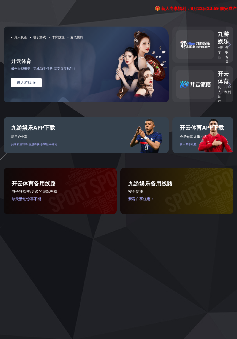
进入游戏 (26, 82)
